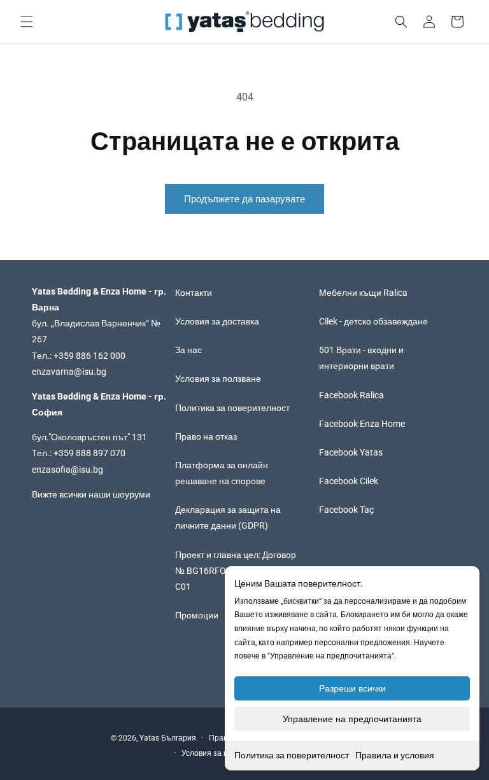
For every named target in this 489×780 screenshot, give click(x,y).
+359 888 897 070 (89, 453)
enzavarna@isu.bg (69, 371)
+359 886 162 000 (89, 356)
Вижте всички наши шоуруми (91, 494)
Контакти (193, 293)
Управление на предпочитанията (352, 719)
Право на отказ (206, 436)
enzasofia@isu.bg (67, 469)
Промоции (196, 615)
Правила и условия (394, 755)
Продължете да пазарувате (244, 199)
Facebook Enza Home (362, 424)
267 (39, 339)
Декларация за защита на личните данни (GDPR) (228, 518)
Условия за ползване (218, 378)
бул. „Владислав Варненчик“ (91, 323)
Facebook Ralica (351, 395)
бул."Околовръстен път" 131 (89, 437)
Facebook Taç (346, 510)
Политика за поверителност (291, 755)
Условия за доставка (217, 321)
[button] (27, 22)
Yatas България (167, 738)
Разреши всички (352, 688)
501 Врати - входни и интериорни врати (361, 358)
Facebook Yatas (351, 452)
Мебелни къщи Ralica (363, 293)
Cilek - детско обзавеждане (373, 321)
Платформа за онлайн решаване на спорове (221, 473)
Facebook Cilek (348, 481)
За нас (188, 350)
